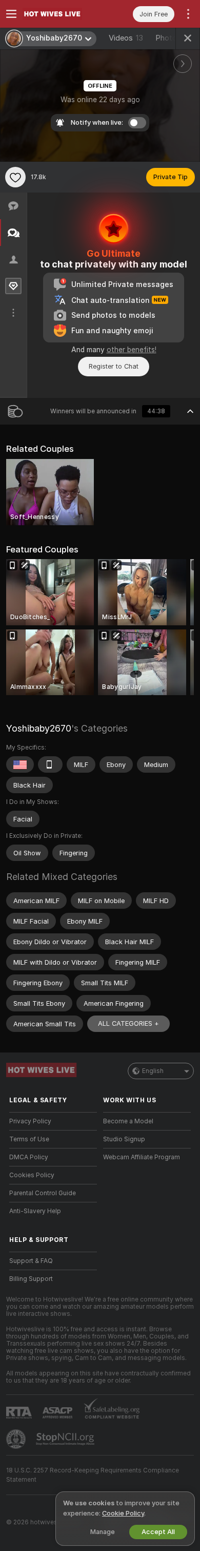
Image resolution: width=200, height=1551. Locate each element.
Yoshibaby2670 (38, 728)
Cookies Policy (31, 1175)
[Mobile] (50, 764)
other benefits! (131, 350)
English (153, 1071)
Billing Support (31, 1278)
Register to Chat (113, 366)
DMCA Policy (28, 1157)
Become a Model (128, 1121)
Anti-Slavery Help (35, 1211)
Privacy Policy (30, 1121)
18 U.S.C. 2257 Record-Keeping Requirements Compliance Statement (92, 1475)
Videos (126, 38)
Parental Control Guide (42, 1193)
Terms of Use (29, 1139)
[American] (20, 764)
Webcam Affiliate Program (141, 1157)
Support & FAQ (31, 1261)
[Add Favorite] (15, 177)
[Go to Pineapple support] (17, 1439)
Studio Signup (124, 1139)
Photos (172, 38)
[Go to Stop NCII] (66, 1439)
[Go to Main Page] (61, 14)
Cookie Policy (123, 1513)
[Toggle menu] (11, 14)
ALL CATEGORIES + (128, 1023)
